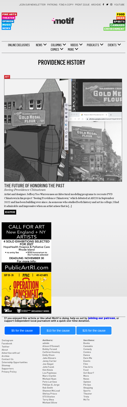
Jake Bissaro (49, 358)
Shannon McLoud (51, 391)
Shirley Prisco (49, 394)
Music (6, 25)
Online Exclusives (19, 45)
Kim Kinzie (47, 370)
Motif (63, 21)
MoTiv (86, 400)
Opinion (7, 21)
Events (112, 45)
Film (85, 364)
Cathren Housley (51, 352)
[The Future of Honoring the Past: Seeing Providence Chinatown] (63, 181)
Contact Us (7, 359)
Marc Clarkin (49, 376)
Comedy (87, 349)
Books (86, 343)
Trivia (86, 397)
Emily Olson (48, 355)
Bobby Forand (49, 349)
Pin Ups (87, 385)
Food (121, 14)
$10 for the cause (58, 330)
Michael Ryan (49, 379)
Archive (96, 5)
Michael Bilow (49, 403)
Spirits (119, 21)
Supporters (8, 369)
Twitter (107, 4)
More (71, 49)
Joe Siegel (48, 364)
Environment (114, 29)
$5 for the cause (22, 330)
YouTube (119, 5)
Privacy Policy (9, 372)
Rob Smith (47, 388)
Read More (10, 212)
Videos (74, 45)
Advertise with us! (11, 353)
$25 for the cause (94, 330)
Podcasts (93, 45)
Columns (56, 45)
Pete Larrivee (49, 382)
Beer (121, 18)
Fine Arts (9, 14)
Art (7, 77)
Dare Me (87, 358)
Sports (86, 391)
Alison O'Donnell (51, 346)
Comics (55, 49)
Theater (8, 18)
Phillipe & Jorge (51, 385)
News (6, 28)
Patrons (52, 5)
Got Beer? (88, 373)
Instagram (111, 4)
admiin (45, 343)
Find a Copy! (66, 5)
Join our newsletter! (32, 5)
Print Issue (82, 5)
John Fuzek (48, 367)
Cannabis (117, 25)
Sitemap (6, 366)
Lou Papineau (49, 373)
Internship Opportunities (14, 362)
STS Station (48, 397)
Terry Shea (48, 400)
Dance (86, 355)
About (5, 350)
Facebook (103, 4)
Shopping (88, 388)
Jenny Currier (49, 361)
